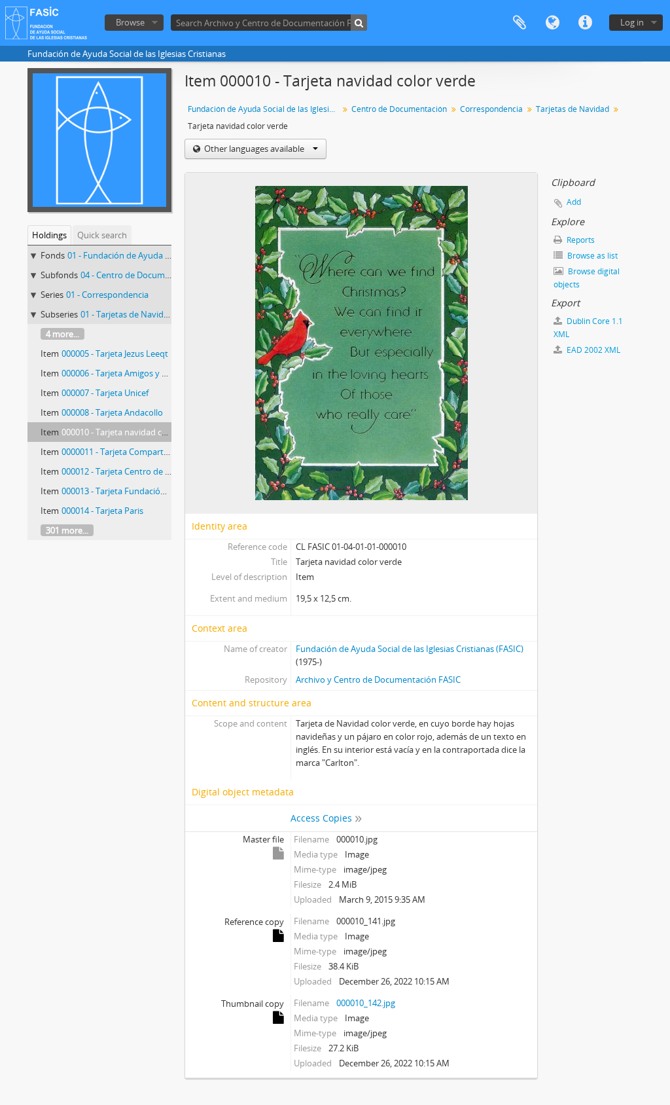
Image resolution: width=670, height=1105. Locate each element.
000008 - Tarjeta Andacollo (112, 412)
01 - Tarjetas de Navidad (126, 314)
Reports (580, 239)
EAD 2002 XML (592, 349)
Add (574, 202)
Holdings (49, 235)
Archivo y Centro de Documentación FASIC (378, 679)
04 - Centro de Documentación (139, 275)
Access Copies (321, 818)
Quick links (585, 23)
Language (552, 23)
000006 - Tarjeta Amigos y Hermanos (132, 373)
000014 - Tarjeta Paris (102, 510)
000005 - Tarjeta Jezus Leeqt (115, 353)
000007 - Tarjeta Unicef (105, 393)
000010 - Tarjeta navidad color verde (132, 432)
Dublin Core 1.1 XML (588, 328)
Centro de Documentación (399, 109)
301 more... (67, 530)
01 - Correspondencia (107, 294)
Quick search (102, 235)
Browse (130, 22)
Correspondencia (491, 109)
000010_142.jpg (365, 1003)
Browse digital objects (587, 278)
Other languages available (254, 148)
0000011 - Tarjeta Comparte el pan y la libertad (151, 452)
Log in (632, 22)
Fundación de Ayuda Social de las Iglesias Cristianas (265, 109)
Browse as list (591, 255)
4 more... (62, 334)
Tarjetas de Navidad (572, 109)
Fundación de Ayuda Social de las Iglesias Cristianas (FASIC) (409, 649)
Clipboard (519, 23)
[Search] (359, 22)
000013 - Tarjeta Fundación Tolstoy (129, 491)
